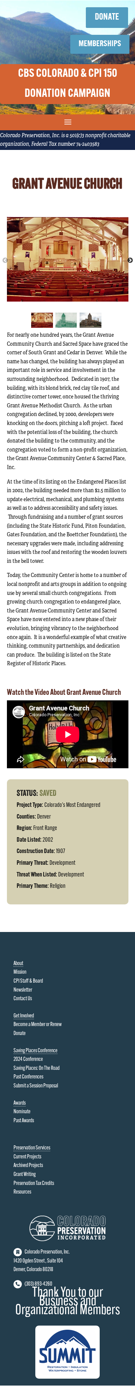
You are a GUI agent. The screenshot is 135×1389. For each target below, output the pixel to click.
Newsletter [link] (23, 990)
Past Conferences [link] (28, 1077)
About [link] (18, 963)
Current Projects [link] (27, 1157)
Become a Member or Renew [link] (38, 1024)
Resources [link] (22, 1192)
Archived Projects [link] (28, 1165)
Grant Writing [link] (25, 1174)
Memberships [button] (100, 44)
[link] (67, 1240)
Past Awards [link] (24, 1121)
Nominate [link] (22, 1112)
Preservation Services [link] (32, 1148)
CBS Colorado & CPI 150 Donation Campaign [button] (67, 84)
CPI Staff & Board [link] (28, 981)
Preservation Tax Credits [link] (34, 1183)
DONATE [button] (107, 17)
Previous (5, 260)
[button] (67, 121)
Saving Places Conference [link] (35, 1051)
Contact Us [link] (23, 999)
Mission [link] (20, 972)
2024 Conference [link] (28, 1059)
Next (130, 260)
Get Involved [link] (24, 1016)
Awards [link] (20, 1103)
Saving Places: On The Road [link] (37, 1068)
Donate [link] (20, 1033)
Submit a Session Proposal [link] (36, 1086)
